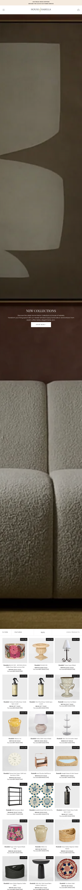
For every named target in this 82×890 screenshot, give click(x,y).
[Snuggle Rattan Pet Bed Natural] (67, 758)
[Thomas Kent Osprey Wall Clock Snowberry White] (14, 758)
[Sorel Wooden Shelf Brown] (40, 758)
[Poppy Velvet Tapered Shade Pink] (14, 832)
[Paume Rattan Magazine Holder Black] (14, 868)
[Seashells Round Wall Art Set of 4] (40, 795)
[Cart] (78, 10)
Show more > (41, 324)
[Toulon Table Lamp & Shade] (40, 723)
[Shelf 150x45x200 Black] (14, 795)
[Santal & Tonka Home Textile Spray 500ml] (67, 795)
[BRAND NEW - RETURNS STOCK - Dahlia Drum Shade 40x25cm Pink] (14, 650)
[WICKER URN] (40, 650)
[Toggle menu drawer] (3, 10)
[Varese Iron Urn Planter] (67, 687)
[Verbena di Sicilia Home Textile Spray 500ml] (14, 687)
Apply (43, 632)
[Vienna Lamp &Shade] (67, 650)
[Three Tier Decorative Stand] (67, 723)
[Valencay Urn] (14, 723)
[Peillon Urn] (40, 832)
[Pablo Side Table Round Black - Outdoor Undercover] (40, 868)
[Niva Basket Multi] (67, 868)
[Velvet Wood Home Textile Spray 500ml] (40, 687)
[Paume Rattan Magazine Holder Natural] (67, 832)
